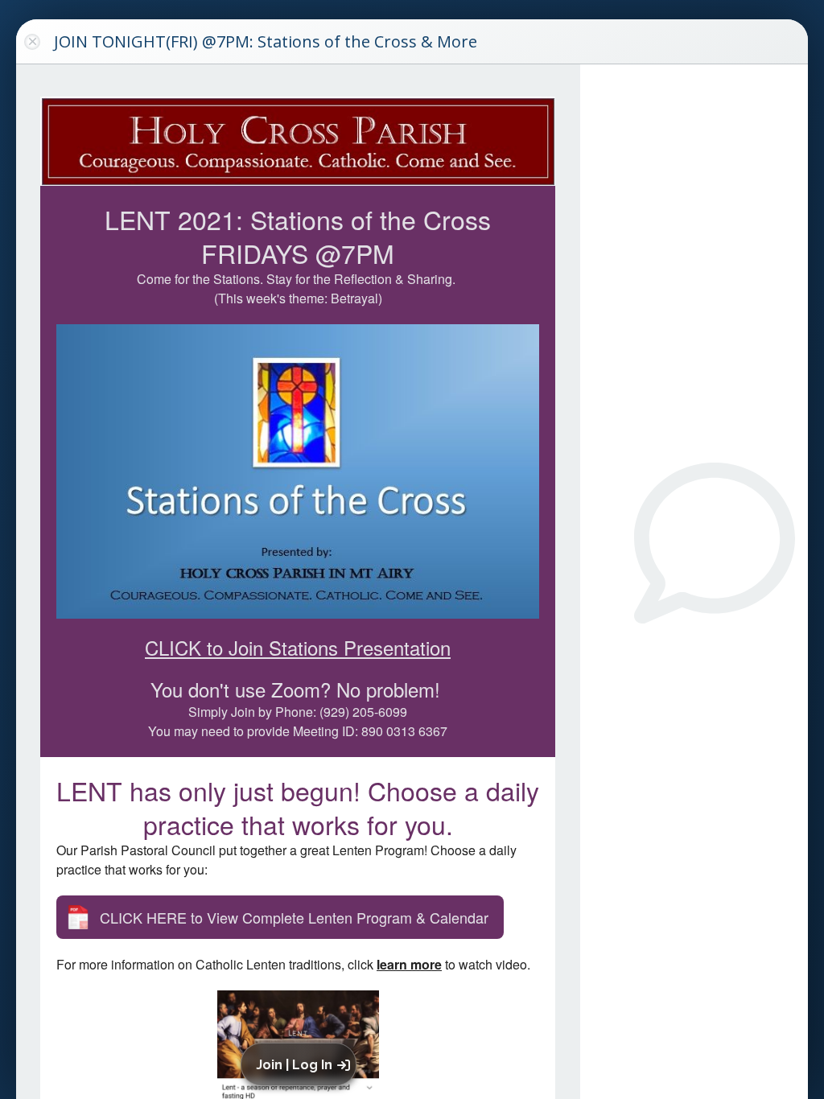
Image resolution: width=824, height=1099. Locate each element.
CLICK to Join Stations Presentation (298, 647)
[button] (301, 1064)
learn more (409, 964)
